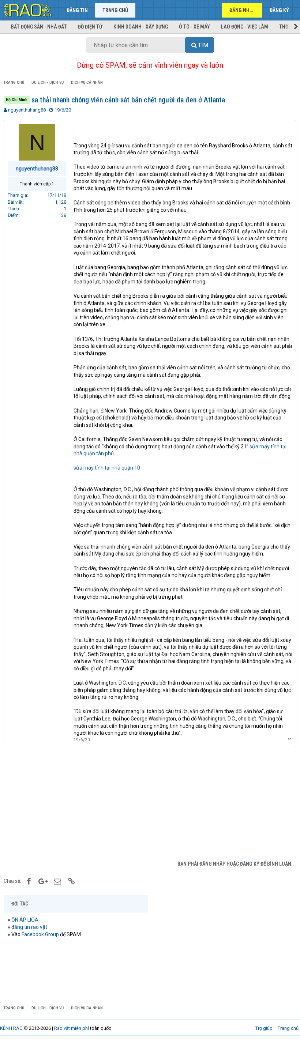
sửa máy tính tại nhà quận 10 (107, 468)
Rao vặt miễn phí (71, 1028)
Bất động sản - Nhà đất (39, 27)
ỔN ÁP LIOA (24, 920)
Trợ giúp (264, 1028)
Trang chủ (115, 10)
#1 (289, 739)
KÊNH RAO (11, 1028)
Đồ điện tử (90, 27)
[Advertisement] (150, 802)
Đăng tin (77, 10)
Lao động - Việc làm (244, 27)
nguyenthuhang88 (27, 110)
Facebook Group (40, 934)
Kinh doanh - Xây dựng (140, 27)
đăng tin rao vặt (29, 927)
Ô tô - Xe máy (194, 27)
